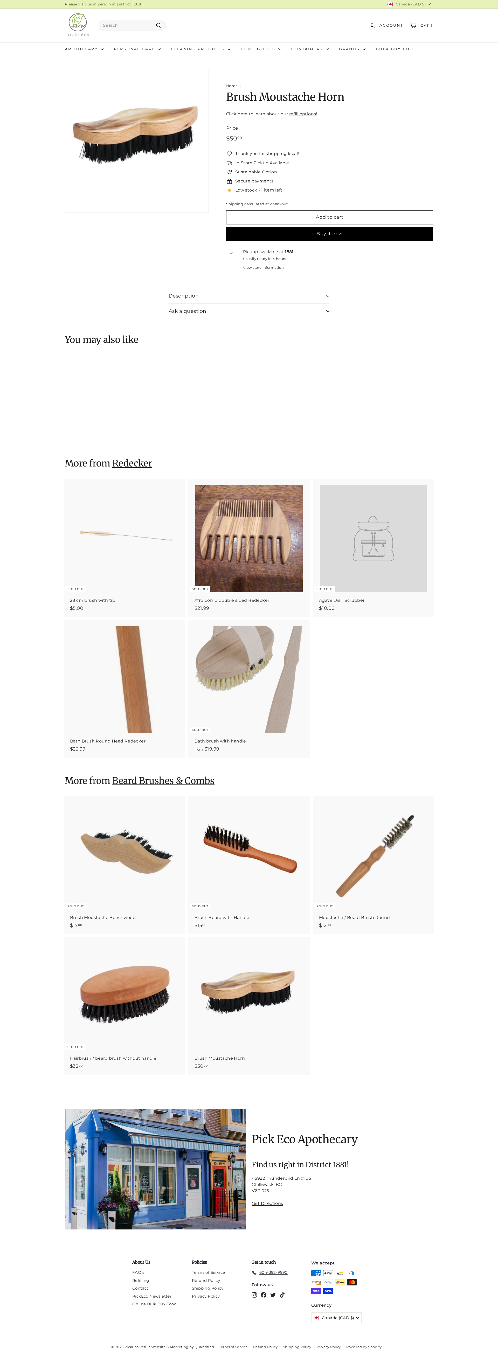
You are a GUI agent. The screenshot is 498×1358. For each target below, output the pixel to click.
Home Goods (259, 49)
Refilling (140, 1280)
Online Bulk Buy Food (154, 1304)
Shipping (234, 204)
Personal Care (135, 49)
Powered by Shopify (364, 1347)
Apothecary (82, 49)
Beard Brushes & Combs (163, 781)
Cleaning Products (198, 49)
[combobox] (132, 25)
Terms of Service (208, 1272)
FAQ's (138, 1272)
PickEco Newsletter (151, 1296)
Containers (308, 49)
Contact (140, 1288)
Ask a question (187, 311)
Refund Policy (206, 1280)
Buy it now (329, 234)
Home (232, 86)
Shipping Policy (207, 1288)
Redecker (132, 463)
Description (184, 296)
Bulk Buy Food (396, 49)
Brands (350, 49)
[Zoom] (137, 141)
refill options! (303, 113)
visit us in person (94, 4)
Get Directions (267, 1203)
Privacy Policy (206, 1296)
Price (232, 128)
